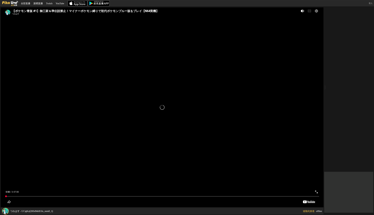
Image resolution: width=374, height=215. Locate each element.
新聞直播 (38, 3)
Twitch (49, 3)
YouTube (60, 3)
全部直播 (25, 3)
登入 (371, 3)
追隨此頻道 (309, 211)
